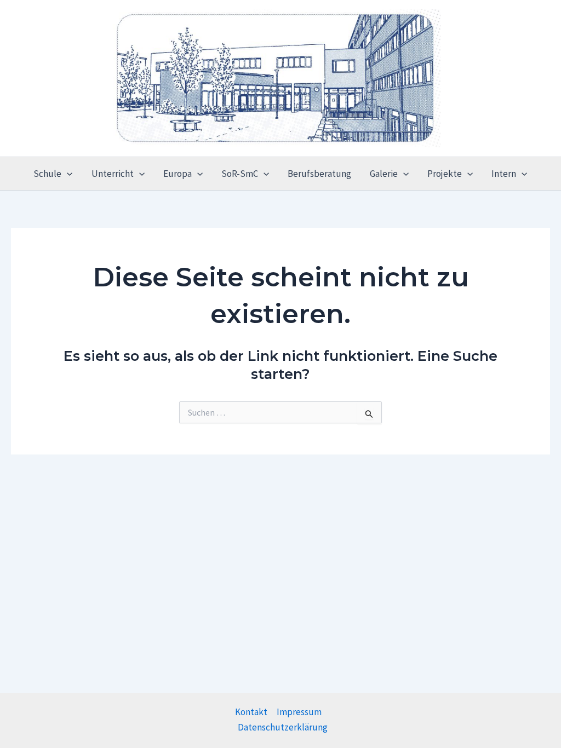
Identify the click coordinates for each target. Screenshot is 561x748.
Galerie (384, 174)
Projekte (444, 174)
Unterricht (112, 174)
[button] (66, 173)
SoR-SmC (239, 174)
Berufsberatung (319, 174)
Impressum (299, 712)
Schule (47, 174)
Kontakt (251, 712)
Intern (503, 174)
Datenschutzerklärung (283, 727)
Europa (177, 174)
